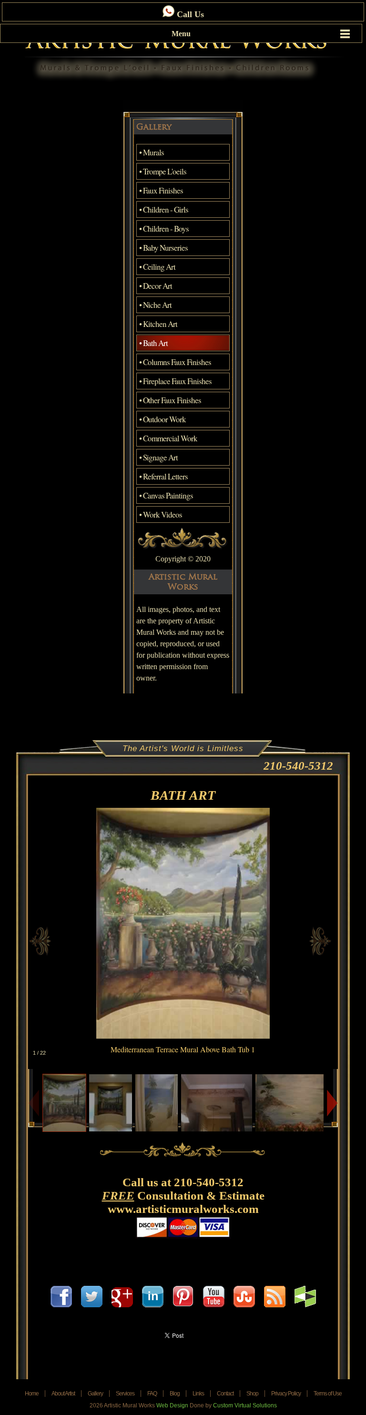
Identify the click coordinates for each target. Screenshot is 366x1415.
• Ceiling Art (157, 266)
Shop (252, 1393)
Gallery (95, 1393)
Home (32, 1393)
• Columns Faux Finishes (175, 361)
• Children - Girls (163, 209)
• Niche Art (155, 304)
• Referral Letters (163, 476)
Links (198, 1393)
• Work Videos (160, 514)
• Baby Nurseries (163, 247)
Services (125, 1393)
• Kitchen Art (158, 323)
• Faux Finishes (161, 190)
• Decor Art (155, 285)
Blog (175, 1393)
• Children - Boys (164, 228)
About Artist (63, 1393)
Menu (181, 34)
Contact (225, 1393)
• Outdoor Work (162, 419)
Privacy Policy (286, 1393)
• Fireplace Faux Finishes (175, 381)
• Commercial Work (168, 438)
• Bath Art (153, 342)
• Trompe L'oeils (162, 171)
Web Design (172, 1405)
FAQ (152, 1393)
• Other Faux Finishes (170, 400)
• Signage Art (158, 457)
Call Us (189, 14)
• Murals (151, 152)
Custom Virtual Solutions (245, 1405)
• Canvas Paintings (166, 495)
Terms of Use (328, 1393)
